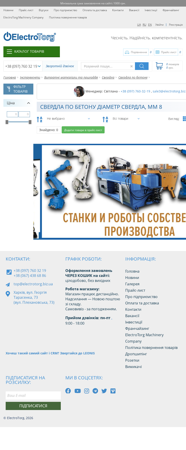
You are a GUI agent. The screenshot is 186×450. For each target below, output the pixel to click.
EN (150, 25)
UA (139, 25)
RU (144, 25)
